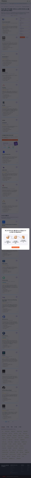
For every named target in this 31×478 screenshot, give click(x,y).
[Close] (28, 229)
